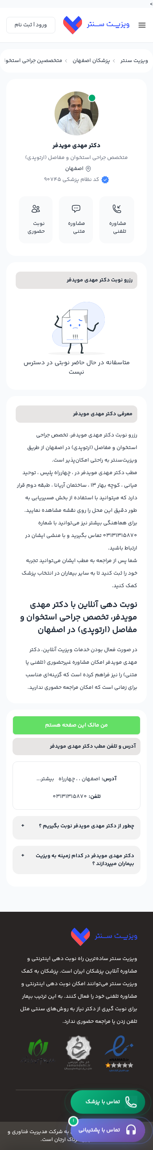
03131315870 (70, 796)
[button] (108, 1102)
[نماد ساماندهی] (78, 1052)
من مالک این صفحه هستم (76, 725)
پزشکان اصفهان (91, 61)
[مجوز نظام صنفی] (38, 1052)
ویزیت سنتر (134, 61)
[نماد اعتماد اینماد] (119, 1054)
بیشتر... (45, 779)
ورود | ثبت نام (31, 25)
